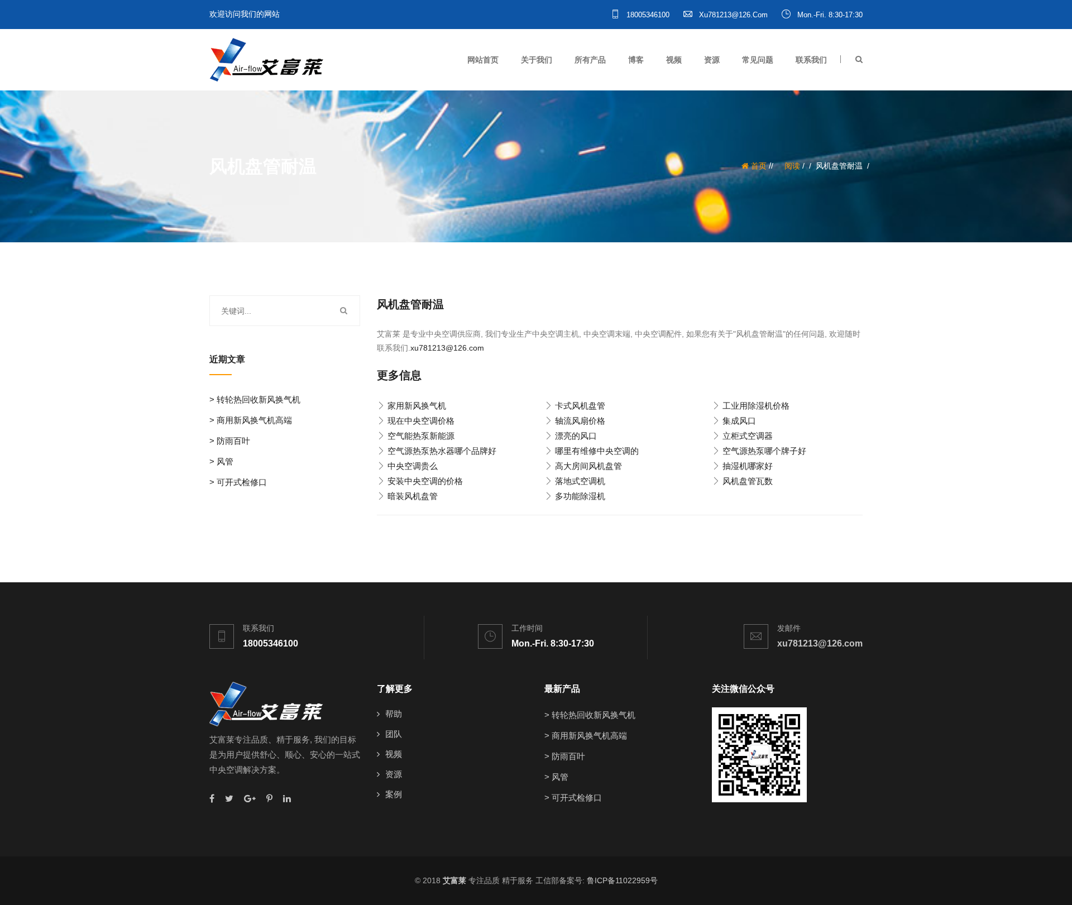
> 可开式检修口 (238, 482)
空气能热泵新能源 (420, 435)
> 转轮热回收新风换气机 (254, 399)
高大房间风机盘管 (588, 466)
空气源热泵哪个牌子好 (764, 451)
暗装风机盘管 (412, 496)
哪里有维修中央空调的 (597, 451)
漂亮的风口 (576, 435)
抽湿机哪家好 (747, 466)
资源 (712, 59)
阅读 (792, 165)
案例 (393, 794)
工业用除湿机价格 (755, 405)
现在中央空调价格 (420, 420)
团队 (393, 734)
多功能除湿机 (580, 496)
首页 (758, 165)
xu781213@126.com (732, 15)
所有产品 (590, 59)
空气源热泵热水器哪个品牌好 (441, 451)
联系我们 (811, 59)
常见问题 (757, 59)
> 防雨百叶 (229, 441)
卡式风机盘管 (580, 405)
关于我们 (536, 59)
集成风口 (739, 420)
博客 (636, 59)
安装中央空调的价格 (425, 481)
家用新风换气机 (416, 405)
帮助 (393, 714)
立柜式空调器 (747, 435)
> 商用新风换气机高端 (250, 420)
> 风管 (221, 461)
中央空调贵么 (412, 466)
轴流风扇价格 (580, 420)
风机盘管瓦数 (747, 481)
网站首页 (483, 59)
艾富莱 (454, 880)
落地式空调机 (580, 481)
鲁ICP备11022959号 (622, 880)
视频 (674, 59)
